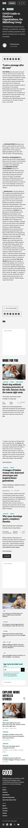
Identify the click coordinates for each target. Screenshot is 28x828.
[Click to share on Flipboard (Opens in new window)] (13, 59)
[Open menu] (24, 3)
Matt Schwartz (15, 44)
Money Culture (7, 642)
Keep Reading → (7, 462)
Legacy (12, 382)
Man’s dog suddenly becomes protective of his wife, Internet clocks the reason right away (13, 388)
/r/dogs (20, 445)
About (4, 790)
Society (4, 808)
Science (5, 810)
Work (4, 611)
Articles (10, 9)
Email (5, 666)
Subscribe (12, 3)
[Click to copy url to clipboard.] (19, 59)
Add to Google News (11, 308)
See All (24, 698)
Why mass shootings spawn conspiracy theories (12, 519)
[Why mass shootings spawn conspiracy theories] (14, 748)
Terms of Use (6, 674)
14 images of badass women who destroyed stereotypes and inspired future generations (13, 475)
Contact (5, 792)
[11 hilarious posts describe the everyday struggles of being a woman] (14, 758)
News (4, 805)
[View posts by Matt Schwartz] (4, 45)
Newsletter (5, 795)
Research (5, 622)
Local (4, 653)
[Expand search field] (19, 3)
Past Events (19, 382)
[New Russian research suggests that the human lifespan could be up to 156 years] (14, 623)
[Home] (3, 9)
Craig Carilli (6, 490)
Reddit (19, 443)
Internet (5, 631)
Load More (7, 556)
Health (4, 813)
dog (3, 416)
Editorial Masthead (8, 797)
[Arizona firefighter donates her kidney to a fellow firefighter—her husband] (14, 654)
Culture (4, 816)
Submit (23, 670)
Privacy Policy (13, 674)
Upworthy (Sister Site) (9, 800)
